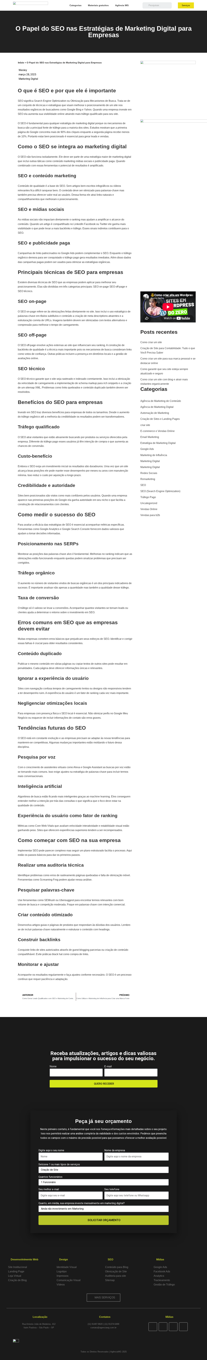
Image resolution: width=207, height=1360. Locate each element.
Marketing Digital (28, 78)
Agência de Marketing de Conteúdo (160, 401)
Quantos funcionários (50, 1176)
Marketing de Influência (153, 455)
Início (21, 62)
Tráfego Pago (148, 497)
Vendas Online (148, 509)
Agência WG (122, 5)
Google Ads (147, 449)
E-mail (108, 1066)
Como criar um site (151, 342)
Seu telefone (111, 1189)
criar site (145, 425)
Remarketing (147, 479)
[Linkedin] (183, 1326)
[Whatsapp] (173, 1326)
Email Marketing (149, 437)
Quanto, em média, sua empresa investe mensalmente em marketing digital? (81, 1203)
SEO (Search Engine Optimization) (160, 491)
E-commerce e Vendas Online (157, 431)
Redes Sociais (148, 473)
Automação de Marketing (154, 413)
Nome (53, 1066)
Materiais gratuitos (98, 5)
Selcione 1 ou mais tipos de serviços (59, 1164)
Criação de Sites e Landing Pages (160, 419)
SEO (143, 485)
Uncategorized (148, 503)
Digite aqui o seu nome (51, 1150)
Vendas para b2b (150, 515)
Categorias (76, 5)
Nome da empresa (114, 1150)
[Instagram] (163, 1326)
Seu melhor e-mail (48, 1189)
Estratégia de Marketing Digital (158, 443)
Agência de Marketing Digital (157, 407)
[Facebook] (152, 1326)
